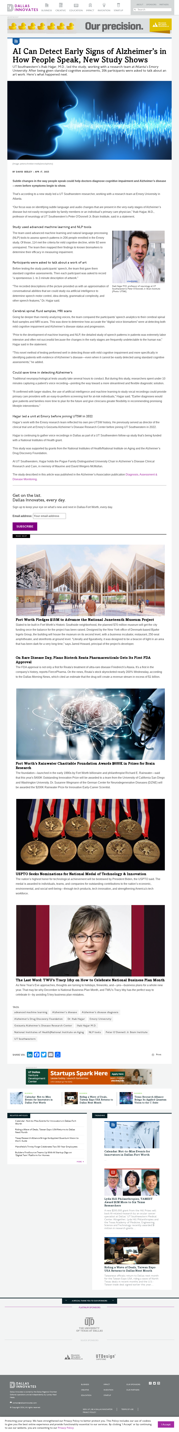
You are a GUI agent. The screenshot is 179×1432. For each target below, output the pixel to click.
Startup (118, 10)
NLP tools (95, 1032)
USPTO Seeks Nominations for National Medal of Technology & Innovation (81, 874)
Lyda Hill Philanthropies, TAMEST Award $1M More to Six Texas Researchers (128, 1202)
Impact (90, 10)
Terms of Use (127, 1409)
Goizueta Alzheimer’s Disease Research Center (43, 1025)
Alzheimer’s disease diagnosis (100, 1012)
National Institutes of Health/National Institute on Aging (49, 1032)
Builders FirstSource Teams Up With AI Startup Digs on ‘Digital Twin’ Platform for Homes (43, 1154)
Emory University (100, 1018)
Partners (164, 5)
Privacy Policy (89, 1412)
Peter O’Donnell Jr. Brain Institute (127, 1032)
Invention (104, 10)
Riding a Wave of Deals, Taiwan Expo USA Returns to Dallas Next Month (96, 1100)
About (140, 5)
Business (46, 10)
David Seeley (24, 172)
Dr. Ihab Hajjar (76, 1018)
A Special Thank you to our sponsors (89, 1301)
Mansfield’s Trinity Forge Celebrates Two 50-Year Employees (46, 1146)
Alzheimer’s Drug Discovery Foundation (38, 1018)
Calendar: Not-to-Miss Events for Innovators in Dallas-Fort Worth (39, 1100)
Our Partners (132, 1390)
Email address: (23, 516)
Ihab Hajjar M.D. (86, 1025)
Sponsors (151, 5)
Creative (60, 10)
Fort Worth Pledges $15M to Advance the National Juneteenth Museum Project (85, 620)
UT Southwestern (25, 1038)
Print (158, 1054)
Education (76, 10)
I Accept (166, 1424)
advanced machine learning (30, 1012)
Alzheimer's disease (64, 1012)
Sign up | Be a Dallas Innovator (97, 1409)
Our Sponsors (133, 1384)
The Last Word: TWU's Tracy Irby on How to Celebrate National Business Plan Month (90, 980)
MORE (79, 1162)
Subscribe (24, 526)
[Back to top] (165, 1410)
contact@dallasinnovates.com (25, 1403)
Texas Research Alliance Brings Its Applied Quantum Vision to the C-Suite (150, 1100)
